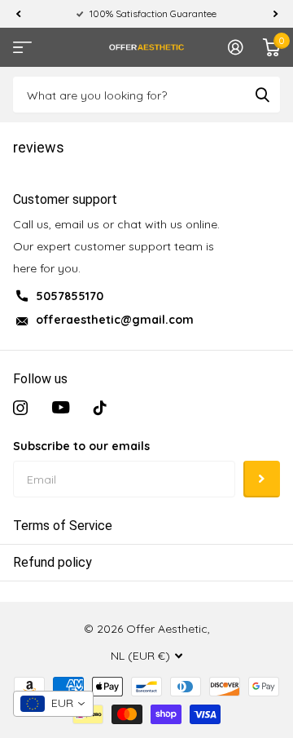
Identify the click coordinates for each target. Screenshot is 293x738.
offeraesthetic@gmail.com (115, 319)
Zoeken (262, 95)
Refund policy (52, 562)
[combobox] (53, 704)
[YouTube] (60, 407)
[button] (18, 14)
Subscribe (261, 479)
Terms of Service (62, 525)
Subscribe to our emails (81, 446)
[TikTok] (100, 407)
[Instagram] (20, 407)
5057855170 (69, 296)
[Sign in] (235, 47)
